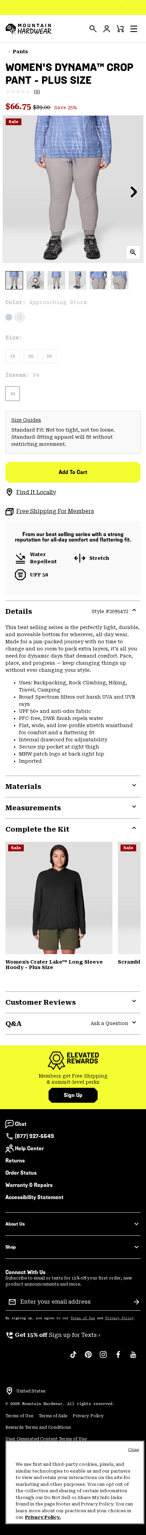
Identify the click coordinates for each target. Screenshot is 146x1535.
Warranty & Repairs (29, 1185)
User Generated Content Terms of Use (46, 1439)
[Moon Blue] (9, 317)
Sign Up (73, 1095)
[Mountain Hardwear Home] (28, 29)
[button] (134, 29)
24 (12, 393)
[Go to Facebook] (118, 1357)
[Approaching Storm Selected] (19, 317)
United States (30, 1391)
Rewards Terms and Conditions (38, 1427)
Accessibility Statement (34, 1197)
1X (12, 356)
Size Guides (26, 420)
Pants (20, 51)
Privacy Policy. (43, 1517)
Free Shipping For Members (55, 511)
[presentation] (93, 29)
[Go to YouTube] (133, 1357)
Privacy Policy (119, 1318)
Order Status (21, 1173)
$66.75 (19, 106)
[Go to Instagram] (103, 1357)
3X (49, 356)
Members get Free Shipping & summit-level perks (73, 1079)
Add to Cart (73, 472)
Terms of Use (83, 1318)
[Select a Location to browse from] (9, 1391)
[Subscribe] (136, 1302)
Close (133, 1449)
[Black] (58, 898)
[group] (73, 1079)
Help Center (29, 1148)
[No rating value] (19, 91)
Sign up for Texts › (52, 1335)
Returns (15, 1160)
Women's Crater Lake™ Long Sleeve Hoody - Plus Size (54, 964)
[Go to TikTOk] (73, 1357)
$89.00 (42, 107)
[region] (74, 1482)
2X (31, 356)
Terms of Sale (53, 1416)
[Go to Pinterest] (88, 1357)
